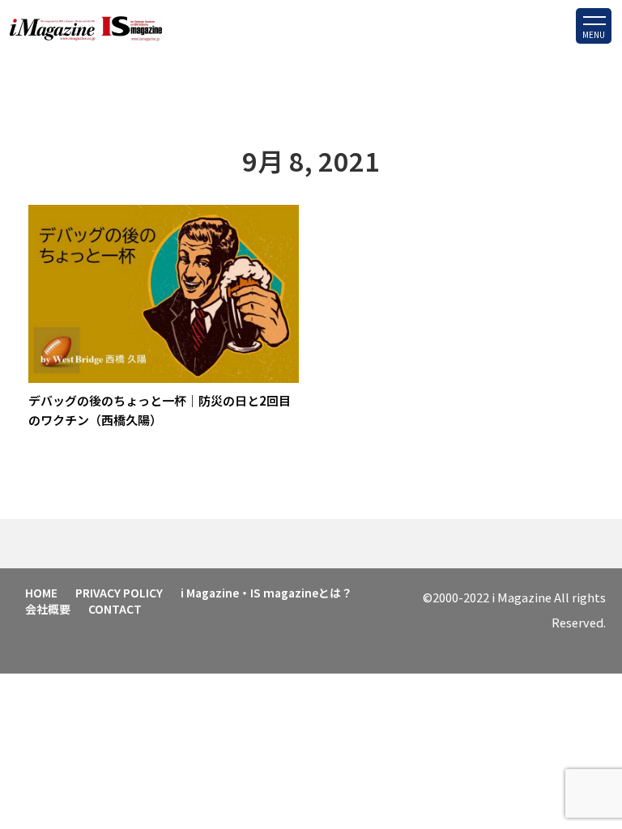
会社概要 (47, 609)
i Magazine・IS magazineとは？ (266, 593)
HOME (41, 593)
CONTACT (115, 609)
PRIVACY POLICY (119, 593)
